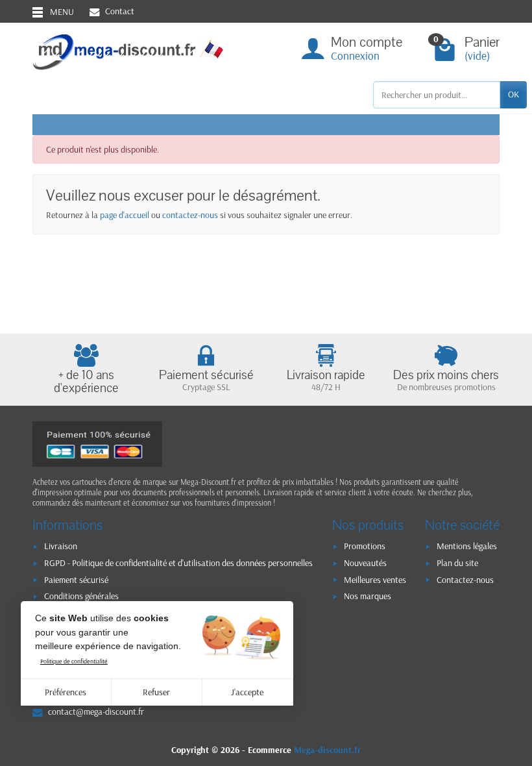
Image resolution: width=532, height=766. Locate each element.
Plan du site (457, 563)
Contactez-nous (465, 580)
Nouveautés (365, 563)
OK (513, 94)
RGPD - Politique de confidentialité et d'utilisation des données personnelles (178, 563)
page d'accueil (124, 215)
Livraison (60, 546)
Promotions (364, 546)
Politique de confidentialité (74, 661)
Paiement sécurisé (76, 580)
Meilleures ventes (375, 580)
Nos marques (367, 596)
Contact (119, 11)
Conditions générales (81, 596)
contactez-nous (190, 215)
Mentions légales (467, 546)
